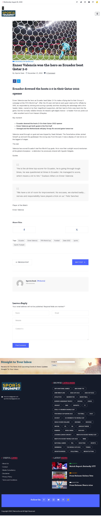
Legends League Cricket (62, 434)
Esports (76, 405)
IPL (65, 426)
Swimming (58, 447)
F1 (85, 405)
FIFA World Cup (46, 240)
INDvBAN (77, 422)
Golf (91, 413)
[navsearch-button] (3, 8)
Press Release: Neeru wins (81, 485)
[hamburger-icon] (97, 13)
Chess (90, 401)
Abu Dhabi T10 (79, 388)
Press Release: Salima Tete (81, 476)
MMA (84, 439)
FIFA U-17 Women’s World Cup (64, 409)
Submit (54, 365)
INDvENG (89, 422)
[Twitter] (49, 500)
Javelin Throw (83, 426)
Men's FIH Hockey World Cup (86, 434)
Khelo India (69, 430)
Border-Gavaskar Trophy (63, 401)
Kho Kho (81, 430)
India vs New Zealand (62, 422)
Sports (93, 443)
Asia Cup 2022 (75, 393)
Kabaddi (57, 430)
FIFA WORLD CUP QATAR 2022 (63, 413)
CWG (66, 405)
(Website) (41, 281)
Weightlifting (89, 451)
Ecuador (21, 240)
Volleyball (75, 451)
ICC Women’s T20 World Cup (74, 418)
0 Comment (50, 73)
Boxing (80, 401)
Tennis (88, 447)
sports (76, 240)
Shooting (82, 443)
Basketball (84, 397)
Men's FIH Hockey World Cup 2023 (66, 439)
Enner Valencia (32, 240)
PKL (72, 443)
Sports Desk (19, 73)
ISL (72, 426)
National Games (60, 443)
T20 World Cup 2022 (73, 447)
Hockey (57, 418)
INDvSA (56, 426)
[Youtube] (58, 500)
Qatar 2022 (66, 240)
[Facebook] (44, 500)
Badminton (71, 397)
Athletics (57, 397)
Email (54, 362)
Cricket (57, 405)
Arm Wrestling (59, 393)
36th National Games (62, 388)
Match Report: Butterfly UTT (82, 466)
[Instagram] (54, 500)
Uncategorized (59, 451)
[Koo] (68, 500)
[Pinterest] (63, 500)
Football (56, 240)
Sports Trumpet (19, 245)
